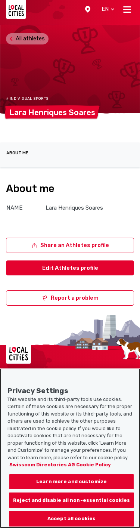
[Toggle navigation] (127, 9)
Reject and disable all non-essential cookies (71, 500)
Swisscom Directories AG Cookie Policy (60, 464)
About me (17, 153)
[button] (87, 9)
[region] (70, 448)
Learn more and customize (71, 481)
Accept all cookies (71, 518)
